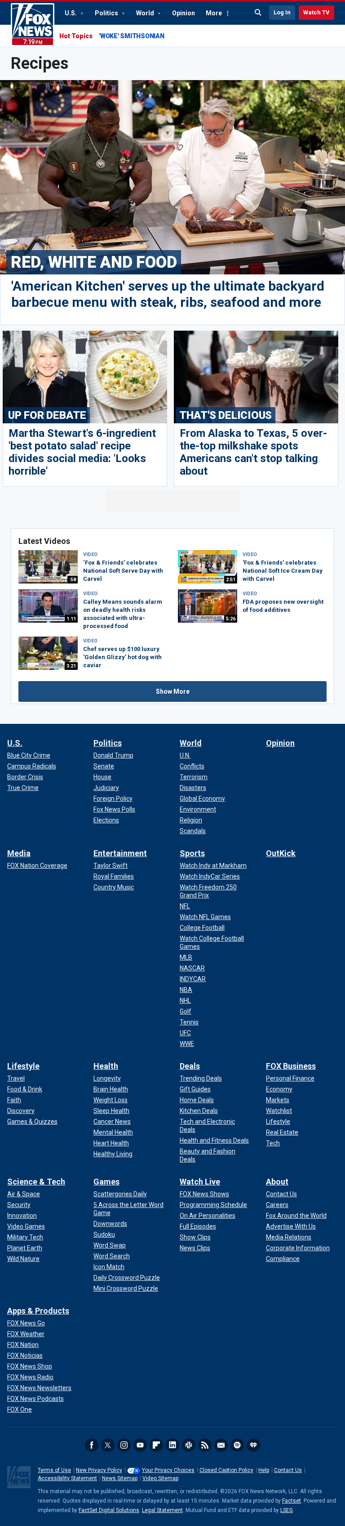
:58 (72, 580)
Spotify (237, 1445)
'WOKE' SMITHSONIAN (131, 36)
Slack (188, 1445)
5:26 (230, 619)
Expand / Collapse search (258, 12)
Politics (107, 13)
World (145, 13)
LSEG (286, 1510)
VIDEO (90, 554)
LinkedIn (172, 1445)
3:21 (71, 666)
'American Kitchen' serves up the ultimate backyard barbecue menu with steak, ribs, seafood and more (167, 294)
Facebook (91, 1445)
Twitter (108, 1445)
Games (106, 1181)
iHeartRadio (253, 1445)
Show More (173, 691)
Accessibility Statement (67, 1478)
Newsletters (221, 1445)
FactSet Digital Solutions (109, 1510)
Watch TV (316, 12)
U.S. (71, 13)
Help (263, 1470)
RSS (205, 1445)
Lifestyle (23, 1066)
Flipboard (156, 1445)
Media (19, 853)
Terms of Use (54, 1470)
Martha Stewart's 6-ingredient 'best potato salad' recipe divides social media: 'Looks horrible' (82, 452)
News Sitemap (119, 1478)
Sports (192, 853)
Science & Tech (36, 1181)
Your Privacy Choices (168, 1470)
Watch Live (200, 1181)
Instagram (124, 1445)
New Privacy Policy (99, 1470)
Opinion (183, 13)
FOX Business (291, 1066)
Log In (282, 12)
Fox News (32, 24)
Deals (190, 1066)
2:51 (230, 580)
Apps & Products (38, 1310)
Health (105, 1066)
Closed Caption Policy (226, 1470)
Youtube (140, 1445)
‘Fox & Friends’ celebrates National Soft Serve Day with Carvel (123, 570)
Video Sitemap (160, 1478)
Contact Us (288, 1470)
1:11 (71, 619)
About (277, 1181)
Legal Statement (162, 1510)
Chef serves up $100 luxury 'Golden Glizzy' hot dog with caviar (122, 657)
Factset (291, 1501)
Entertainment (120, 853)
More (214, 13)
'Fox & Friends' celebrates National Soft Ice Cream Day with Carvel (283, 570)
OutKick (281, 853)
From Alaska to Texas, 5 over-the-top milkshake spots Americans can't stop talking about (253, 452)
